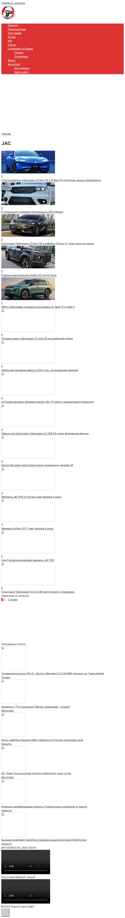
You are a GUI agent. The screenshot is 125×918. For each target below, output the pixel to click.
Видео (11, 60)
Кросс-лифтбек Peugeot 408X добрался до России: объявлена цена (42, 740)
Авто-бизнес (22, 68)
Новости (13, 25)
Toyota (11, 37)
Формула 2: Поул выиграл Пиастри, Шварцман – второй (35, 706)
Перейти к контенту (13, 3)
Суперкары (21, 56)
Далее (14, 599)
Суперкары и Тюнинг (20, 48)
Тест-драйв (14, 33)
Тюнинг (18, 52)
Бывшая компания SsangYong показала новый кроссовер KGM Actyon (43, 840)
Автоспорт (14, 64)
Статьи (12, 44)
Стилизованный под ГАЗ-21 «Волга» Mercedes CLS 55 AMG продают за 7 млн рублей (52, 673)
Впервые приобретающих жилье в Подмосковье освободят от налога (44, 806)
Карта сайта (21, 72)
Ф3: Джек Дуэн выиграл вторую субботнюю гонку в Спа (36, 773)
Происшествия (17, 29)
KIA (10, 41)
